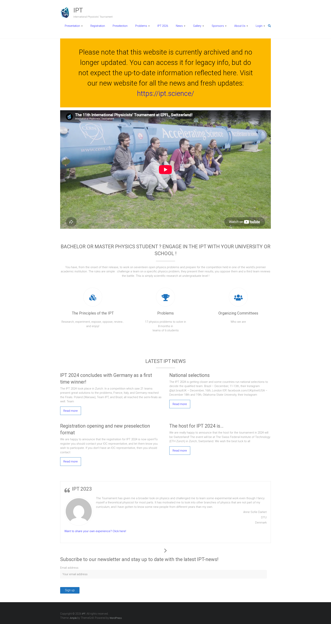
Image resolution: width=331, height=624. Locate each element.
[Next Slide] (165, 550)
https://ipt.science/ (165, 94)
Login (259, 25)
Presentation (72, 25)
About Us (239, 25)
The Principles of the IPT (93, 313)
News (179, 25)
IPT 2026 (162, 25)
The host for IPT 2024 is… (196, 426)
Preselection (120, 25)
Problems (141, 25)
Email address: (69, 567)
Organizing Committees (238, 313)
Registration (97, 25)
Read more (70, 410)
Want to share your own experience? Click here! (95, 531)
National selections (189, 375)
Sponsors (218, 25)
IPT (78, 10)
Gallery (197, 25)
